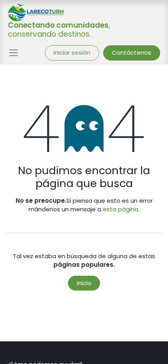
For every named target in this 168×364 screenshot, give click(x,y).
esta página (120, 209)
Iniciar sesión (72, 52)
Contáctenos (131, 52)
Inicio (84, 283)
